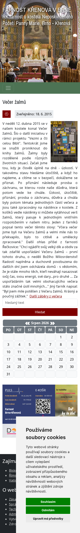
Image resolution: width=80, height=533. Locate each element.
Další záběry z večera (46, 296)
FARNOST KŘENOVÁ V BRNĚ (37, 15)
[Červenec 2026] (27, 323)
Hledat (40, 312)
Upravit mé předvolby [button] (48, 518)
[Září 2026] (52, 323)
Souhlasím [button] (48, 501)
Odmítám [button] (48, 510)
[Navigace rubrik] (8, 88)
